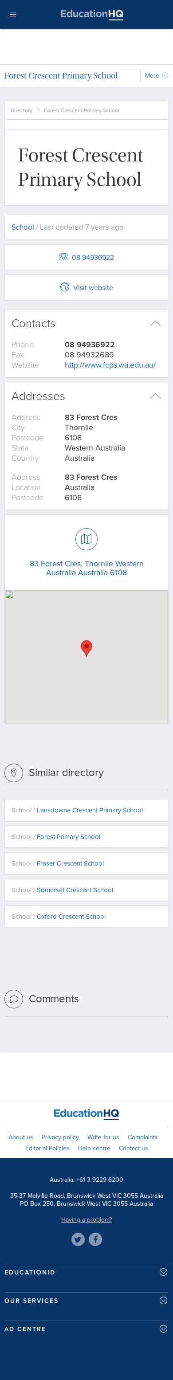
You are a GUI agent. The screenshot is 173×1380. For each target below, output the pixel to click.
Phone (23, 344)
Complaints (143, 1137)
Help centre (94, 1148)
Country (25, 458)
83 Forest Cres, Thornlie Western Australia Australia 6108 (87, 568)
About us (20, 1137)
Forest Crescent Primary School (61, 76)
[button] (86, 648)
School (23, 227)
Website (25, 365)
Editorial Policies (47, 1148)
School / (77, 810)
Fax (18, 355)
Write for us (103, 1137)
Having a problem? (86, 1219)
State (20, 448)
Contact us (133, 1148)
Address (26, 417)
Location (26, 487)
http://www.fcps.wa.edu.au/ (110, 365)
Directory (21, 110)
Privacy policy (60, 1137)
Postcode (27, 438)
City (18, 427)
